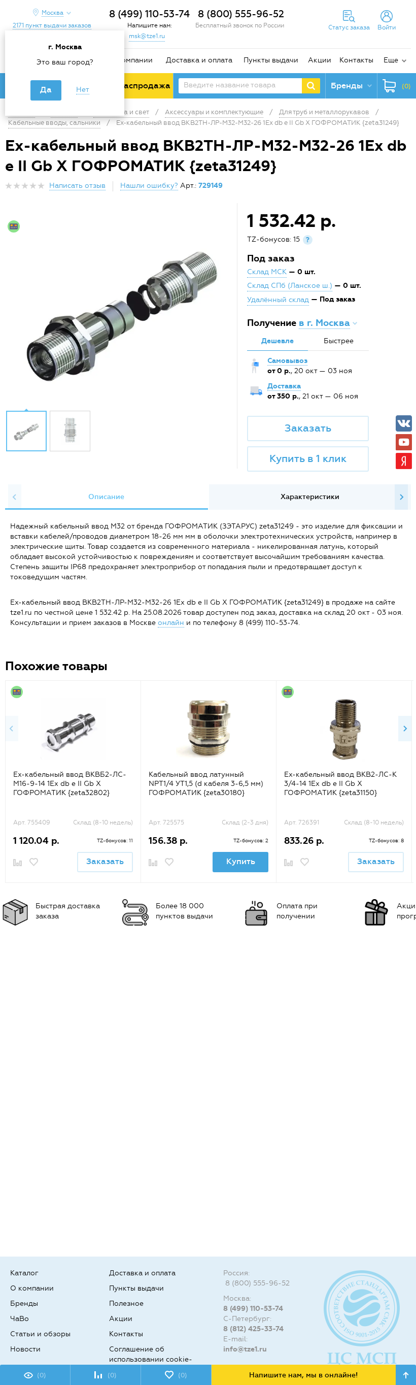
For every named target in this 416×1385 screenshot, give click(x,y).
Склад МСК (267, 272)
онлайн (171, 622)
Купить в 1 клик (307, 458)
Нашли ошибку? (149, 185)
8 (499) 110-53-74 (149, 14)
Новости (25, 1349)
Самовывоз (287, 360)
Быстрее (339, 341)
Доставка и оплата (199, 60)
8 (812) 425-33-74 (253, 1329)
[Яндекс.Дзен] (404, 461)
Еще (391, 60)
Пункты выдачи (271, 60)
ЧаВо (19, 1318)
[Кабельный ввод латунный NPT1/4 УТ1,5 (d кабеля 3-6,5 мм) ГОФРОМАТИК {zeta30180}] (208, 729)
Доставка (284, 386)
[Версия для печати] (405, 188)
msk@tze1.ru (147, 36)
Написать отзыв (77, 185)
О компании (131, 60)
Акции (319, 60)
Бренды (24, 1303)
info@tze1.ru (245, 1349)
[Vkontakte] (404, 423)
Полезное (126, 1303)
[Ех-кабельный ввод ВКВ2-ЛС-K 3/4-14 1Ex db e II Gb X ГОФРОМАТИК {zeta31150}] (344, 729)
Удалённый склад (278, 299)
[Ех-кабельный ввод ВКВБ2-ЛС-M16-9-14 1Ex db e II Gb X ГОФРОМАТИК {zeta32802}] (73, 729)
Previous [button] (14, 497)
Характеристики (310, 496)
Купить (240, 861)
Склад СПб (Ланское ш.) (289, 285)
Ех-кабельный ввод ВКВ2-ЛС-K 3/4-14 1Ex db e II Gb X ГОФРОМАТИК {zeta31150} (340, 783)
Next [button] (401, 497)
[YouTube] (404, 442)
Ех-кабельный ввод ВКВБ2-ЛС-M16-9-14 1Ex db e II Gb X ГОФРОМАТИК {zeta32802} (69, 783)
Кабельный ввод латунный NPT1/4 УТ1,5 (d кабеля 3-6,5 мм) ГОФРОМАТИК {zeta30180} (206, 783)
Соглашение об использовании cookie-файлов (150, 1359)
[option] (122, 309)
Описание (106, 496)
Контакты (356, 60)
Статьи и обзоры (40, 1334)
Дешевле (277, 341)
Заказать (308, 428)
